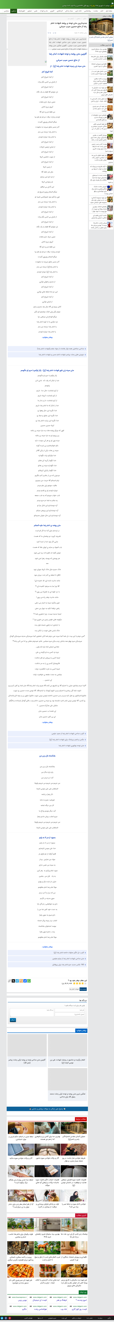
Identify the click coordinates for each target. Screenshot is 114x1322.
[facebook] (5, 1318)
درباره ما (100, 1318)
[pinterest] (9, 1318)
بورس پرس (22, 1300)
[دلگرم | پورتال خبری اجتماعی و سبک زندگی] (110, 4)
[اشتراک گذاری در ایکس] (13, 981)
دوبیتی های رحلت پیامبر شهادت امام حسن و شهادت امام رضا (61, 354)
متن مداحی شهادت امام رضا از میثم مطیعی (68, 958)
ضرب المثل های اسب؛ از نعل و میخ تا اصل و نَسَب (47, 1258)
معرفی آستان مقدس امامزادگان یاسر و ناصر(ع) (101, 38)
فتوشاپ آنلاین (28, 1318)
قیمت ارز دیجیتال (40, 1300)
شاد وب (64, 1309)
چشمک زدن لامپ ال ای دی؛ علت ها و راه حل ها (74, 1235)
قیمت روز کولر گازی (79, 1309)
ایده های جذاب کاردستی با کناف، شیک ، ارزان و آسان (47, 1281)
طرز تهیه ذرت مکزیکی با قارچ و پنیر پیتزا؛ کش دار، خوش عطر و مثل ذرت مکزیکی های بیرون (74, 1283)
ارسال (13, 1020)
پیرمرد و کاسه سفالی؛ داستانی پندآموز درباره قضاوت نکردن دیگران (20, 1258)
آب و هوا (40, 1318)
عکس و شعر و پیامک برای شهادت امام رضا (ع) (66, 739)
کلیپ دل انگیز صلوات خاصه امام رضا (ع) (69, 952)
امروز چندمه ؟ (81, 1300)
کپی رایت (64, 1318)
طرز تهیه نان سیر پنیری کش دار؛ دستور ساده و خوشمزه (20, 1281)
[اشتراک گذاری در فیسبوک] (25, 981)
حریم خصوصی (52, 1318)
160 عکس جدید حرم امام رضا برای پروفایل (68, 964)
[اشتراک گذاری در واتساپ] (29, 981)
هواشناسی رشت (40, 1309)
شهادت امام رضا (74, 989)
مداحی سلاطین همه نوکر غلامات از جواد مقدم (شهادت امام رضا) (60, 348)
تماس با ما (90, 1318)
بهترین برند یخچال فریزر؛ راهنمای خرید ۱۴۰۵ (47, 1235)
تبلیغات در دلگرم (76, 1318)
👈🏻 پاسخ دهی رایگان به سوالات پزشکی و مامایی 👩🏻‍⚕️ (47, 1109)
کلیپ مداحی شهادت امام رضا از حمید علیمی (68, 733)
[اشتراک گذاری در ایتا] (21, 981)
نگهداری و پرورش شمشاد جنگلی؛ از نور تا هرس (74, 1258)
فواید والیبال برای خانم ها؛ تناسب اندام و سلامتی (20, 1235)
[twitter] (2, 1318)
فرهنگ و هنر (62, 1300)
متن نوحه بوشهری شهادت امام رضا (71, 745)
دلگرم (24, 1309)
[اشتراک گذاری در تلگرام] (17, 981)
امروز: (111, 5)
